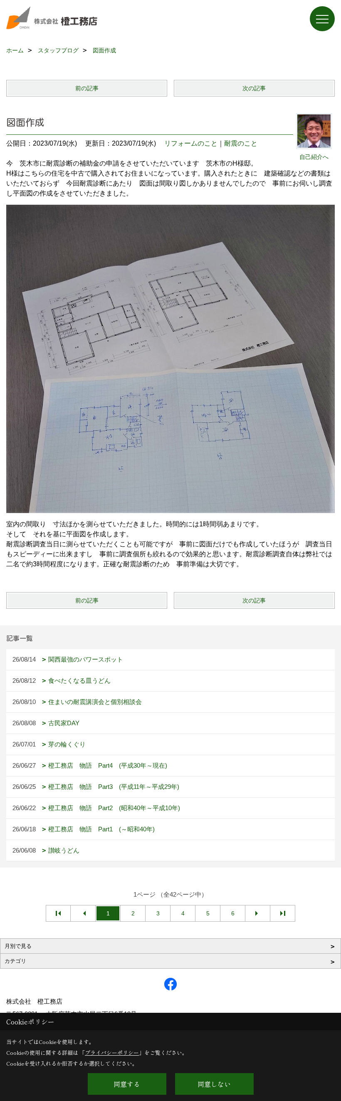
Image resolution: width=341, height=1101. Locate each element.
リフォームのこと (190, 143)
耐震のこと (240, 143)
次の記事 (254, 88)
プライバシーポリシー (112, 1052)
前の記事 (87, 88)
